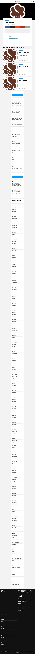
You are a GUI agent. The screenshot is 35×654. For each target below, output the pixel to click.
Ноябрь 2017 (14, 355)
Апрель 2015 (14, 406)
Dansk (2, 642)
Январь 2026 (14, 220)
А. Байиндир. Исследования (17, 134)
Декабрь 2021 (14, 305)
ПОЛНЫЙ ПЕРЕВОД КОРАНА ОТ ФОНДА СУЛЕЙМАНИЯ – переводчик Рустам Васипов (17, 106)
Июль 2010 (14, 507)
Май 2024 (13, 255)
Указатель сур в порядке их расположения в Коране (16, 109)
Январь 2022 (14, 303)
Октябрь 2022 (14, 289)
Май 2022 (13, 298)
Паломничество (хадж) (16, 567)
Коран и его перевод (15, 195)
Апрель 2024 (14, 257)
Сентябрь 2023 (14, 269)
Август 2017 (14, 358)
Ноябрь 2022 (14, 287)
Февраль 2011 (14, 495)
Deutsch (2, 626)
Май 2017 (13, 362)
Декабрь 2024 (14, 243)
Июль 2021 (14, 314)
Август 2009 (14, 527)
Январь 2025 (14, 241)
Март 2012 (14, 472)
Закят (13, 145)
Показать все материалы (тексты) (14, 38)
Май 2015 (13, 404)
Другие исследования (16, 143)
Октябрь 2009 (14, 523)
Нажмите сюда (20, 603)
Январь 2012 (14, 475)
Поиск (17, 176)
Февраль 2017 (14, 367)
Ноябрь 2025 (14, 223)
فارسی (2, 633)
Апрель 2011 (14, 491)
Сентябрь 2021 (14, 310)
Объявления (14, 161)
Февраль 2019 (14, 342)
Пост (13, 166)
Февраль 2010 (14, 516)
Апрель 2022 (14, 300)
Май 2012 (13, 468)
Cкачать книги (14, 535)
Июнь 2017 (14, 360)
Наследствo (14, 157)
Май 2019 (13, 337)
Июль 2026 (14, 209)
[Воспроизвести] (6, 31)
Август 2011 (14, 484)
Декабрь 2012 (14, 456)
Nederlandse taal (4, 640)
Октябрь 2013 (14, 438)
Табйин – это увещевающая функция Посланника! (17, 122)
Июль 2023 (14, 273)
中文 (2, 635)
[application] (17, 31)
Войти (13, 580)
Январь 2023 (14, 284)
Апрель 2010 (14, 513)
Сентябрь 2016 (14, 376)
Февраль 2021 (14, 321)
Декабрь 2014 (14, 413)
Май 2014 (13, 426)
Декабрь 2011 (14, 477)
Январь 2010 (14, 518)
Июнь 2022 (14, 296)
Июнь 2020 (14, 333)
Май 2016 (13, 383)
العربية (2, 621)
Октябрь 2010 (14, 502)
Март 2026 (14, 216)
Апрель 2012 (14, 470)
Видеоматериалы (15, 139)
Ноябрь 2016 (14, 372)
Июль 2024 (14, 252)
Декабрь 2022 (14, 285)
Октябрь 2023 (14, 268)
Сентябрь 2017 (14, 356)
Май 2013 (13, 447)
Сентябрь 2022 (14, 291)
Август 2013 (14, 442)
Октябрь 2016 (14, 374)
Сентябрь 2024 (14, 248)
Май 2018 (13, 351)
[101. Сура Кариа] (10, 83)
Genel (13, 132)
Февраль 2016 (14, 388)
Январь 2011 (14, 497)
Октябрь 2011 (14, 481)
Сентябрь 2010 (14, 504)
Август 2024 (14, 250)
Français (2, 624)
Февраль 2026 (14, 218)
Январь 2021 (14, 323)
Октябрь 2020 (14, 328)
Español (2, 637)
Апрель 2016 (14, 385)
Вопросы (13, 141)
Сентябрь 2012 (14, 461)
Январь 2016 (14, 390)
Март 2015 (14, 408)
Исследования (14, 148)
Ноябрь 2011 (14, 479)
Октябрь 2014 (14, 417)
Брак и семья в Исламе (16, 542)
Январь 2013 (14, 454)
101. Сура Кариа (23, 80)
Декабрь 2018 (14, 346)
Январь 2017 (14, 369)
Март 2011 (14, 493)
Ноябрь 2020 (14, 326)
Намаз (13, 155)
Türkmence (3, 646)
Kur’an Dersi (3, 617)
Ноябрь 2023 (14, 266)
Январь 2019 (14, 344)
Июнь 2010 (14, 509)
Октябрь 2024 (14, 246)
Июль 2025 (14, 230)
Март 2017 (14, 365)
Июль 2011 (14, 486)
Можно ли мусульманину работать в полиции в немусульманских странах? (16, 102)
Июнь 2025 (14, 232)
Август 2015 (14, 399)
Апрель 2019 (14, 339)
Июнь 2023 (14, 275)
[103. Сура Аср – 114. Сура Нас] (10, 55)
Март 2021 (14, 319)
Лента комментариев (15, 584)
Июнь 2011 (14, 488)
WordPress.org (14, 586)
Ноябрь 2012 (14, 458)
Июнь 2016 (14, 381)
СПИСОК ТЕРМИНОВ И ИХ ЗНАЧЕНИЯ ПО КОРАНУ (16, 112)
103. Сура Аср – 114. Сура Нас (24, 53)
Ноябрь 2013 (14, 436)
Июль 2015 (14, 401)
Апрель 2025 (14, 236)
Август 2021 (14, 312)
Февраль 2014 (14, 431)
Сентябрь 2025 (14, 227)
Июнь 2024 (14, 253)
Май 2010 (13, 511)
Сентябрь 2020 (14, 330)
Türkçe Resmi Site (4, 614)
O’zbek (2, 630)
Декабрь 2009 (14, 520)
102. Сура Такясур (23, 66)
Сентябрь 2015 (14, 397)
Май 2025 (13, 234)
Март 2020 (14, 335)
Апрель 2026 (14, 214)
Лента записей (14, 582)
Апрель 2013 (14, 449)
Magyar (2, 644)
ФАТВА (2, 628)
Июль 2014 (14, 422)
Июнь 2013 (14, 445)
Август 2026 (14, 207)
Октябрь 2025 (14, 225)
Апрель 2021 (14, 317)
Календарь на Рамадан (16, 150)
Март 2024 (14, 259)
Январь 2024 (14, 262)
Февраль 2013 (14, 452)
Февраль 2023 (14, 282)
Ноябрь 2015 (14, 394)
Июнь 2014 (14, 424)
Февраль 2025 (14, 239)
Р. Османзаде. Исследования (17, 168)
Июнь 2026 (14, 211)
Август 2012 (14, 463)
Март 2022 (14, 301)
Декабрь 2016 (14, 371)
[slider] (28, 31)
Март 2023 (14, 280)
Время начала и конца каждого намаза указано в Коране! (17, 116)
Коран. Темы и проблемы (16, 558)
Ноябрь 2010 (14, 500)
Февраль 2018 (14, 353)
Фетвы (13, 574)
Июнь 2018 (14, 349)
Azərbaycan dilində (4, 623)
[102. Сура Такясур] (10, 69)
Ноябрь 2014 (14, 415)
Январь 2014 (14, 433)
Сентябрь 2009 (14, 525)
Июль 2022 (14, 294)
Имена (13, 551)
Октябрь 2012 (14, 459)
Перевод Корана (15, 164)
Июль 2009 (14, 529)
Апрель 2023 (14, 278)
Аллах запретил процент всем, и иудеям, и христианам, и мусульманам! (17, 119)
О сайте (13, 159)
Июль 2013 (14, 443)
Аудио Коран (6, 20)
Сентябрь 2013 (14, 440)
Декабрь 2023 (14, 264)
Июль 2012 (14, 465)
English (2, 619)
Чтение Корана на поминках (17, 124)
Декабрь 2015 (14, 392)
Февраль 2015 (14, 410)
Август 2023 (14, 271)
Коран (13, 152)
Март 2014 (14, 429)
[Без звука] (25, 31)
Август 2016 (14, 378)
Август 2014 (14, 420)
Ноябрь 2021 (14, 307)
